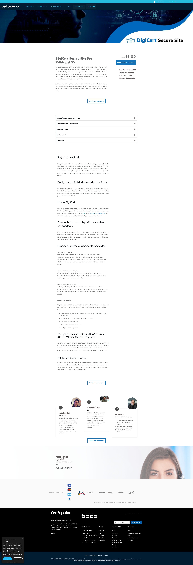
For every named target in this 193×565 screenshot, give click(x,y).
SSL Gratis (115, 547)
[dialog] (13, 550)
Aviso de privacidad (90, 555)
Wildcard (115, 538)
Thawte (101, 538)
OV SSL (98, 88)
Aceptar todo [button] (7, 558)
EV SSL (114, 530)
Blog (129, 530)
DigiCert (101, 530)
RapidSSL (102, 540)
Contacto (85, 538)
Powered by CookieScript (12, 561)
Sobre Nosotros (87, 530)
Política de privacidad (7, 556)
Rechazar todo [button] (18, 558)
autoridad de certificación (97, 213)
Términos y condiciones (102, 555)
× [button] (22, 538)
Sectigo (101, 533)
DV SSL (114, 535)
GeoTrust (101, 535)
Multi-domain (116, 540)
